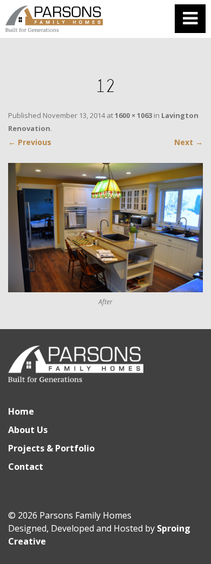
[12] (105, 227)
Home (21, 411)
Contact (25, 467)
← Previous (29, 142)
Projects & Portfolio (51, 448)
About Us (28, 430)
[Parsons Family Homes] (54, 18)
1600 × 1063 (133, 115)
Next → (188, 142)
